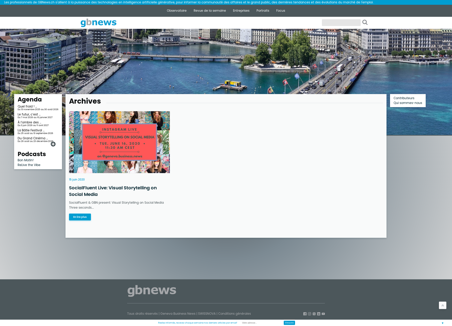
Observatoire (177, 10)
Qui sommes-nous (408, 103)
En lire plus (80, 217)
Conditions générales (234, 314)
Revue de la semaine (210, 10)
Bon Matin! (26, 160)
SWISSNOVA (207, 314)
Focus (280, 10)
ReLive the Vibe (29, 165)
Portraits (263, 10)
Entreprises (241, 10)
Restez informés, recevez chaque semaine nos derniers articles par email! (197, 322)
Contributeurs (404, 98)
